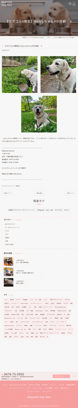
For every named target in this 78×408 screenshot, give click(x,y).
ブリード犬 (20, 318)
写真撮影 (25, 299)
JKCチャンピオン (25, 322)
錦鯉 (31, 325)
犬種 (10, 336)
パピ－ (6, 299)
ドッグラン (19, 325)
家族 (36, 314)
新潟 (68, 314)
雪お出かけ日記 (15, 314)
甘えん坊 (42, 336)
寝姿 (6, 336)
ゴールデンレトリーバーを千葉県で (14, 168)
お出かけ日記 (9, 244)
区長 (16, 310)
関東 (40, 329)
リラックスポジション (37, 322)
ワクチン (52, 322)
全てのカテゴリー (10, 224)
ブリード (70, 329)
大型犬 (22, 336)
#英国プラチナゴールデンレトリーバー (21, 210)
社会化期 (44, 318)
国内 (35, 307)
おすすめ (67, 299)
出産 (46, 322)
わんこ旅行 (14, 333)
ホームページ (14, 303)
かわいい (21, 333)
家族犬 (18, 186)
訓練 (29, 329)
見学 (27, 336)
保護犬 (32, 333)
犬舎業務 (24, 307)
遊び (17, 322)
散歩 (61, 318)
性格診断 (59, 303)
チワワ (7, 231)
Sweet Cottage (24, 303)
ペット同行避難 (9, 329)
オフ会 (45, 329)
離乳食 (12, 299)
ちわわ (46, 310)
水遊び (47, 303)
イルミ (31, 299)
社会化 (52, 303)
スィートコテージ (61, 322)
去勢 (70, 310)
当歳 (40, 299)
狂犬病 (17, 307)
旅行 (23, 314)
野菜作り (7, 303)
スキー (30, 307)
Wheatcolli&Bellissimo (60, 307)
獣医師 (56, 318)
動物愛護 (53, 310)
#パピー (67, 210)
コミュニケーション (35, 318)
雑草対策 (68, 325)
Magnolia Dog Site (10, 318)
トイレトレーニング (61, 329)
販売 (32, 336)
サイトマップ (47, 391)
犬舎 (6, 241)
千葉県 (66, 318)
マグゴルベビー (9, 310)
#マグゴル (58, 210)
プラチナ (16, 336)
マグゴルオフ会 (51, 314)
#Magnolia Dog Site (45, 210)
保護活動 (42, 314)
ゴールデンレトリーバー (9, 186)
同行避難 (21, 310)
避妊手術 (59, 314)
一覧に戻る (39, 193)
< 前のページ (7, 193)
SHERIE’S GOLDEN (61, 310)
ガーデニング (52, 325)
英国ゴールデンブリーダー (46, 307)
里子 (26, 318)
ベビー (6, 322)
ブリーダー (61, 325)
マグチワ (65, 303)
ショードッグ (38, 325)
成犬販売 (7, 314)
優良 (36, 336)
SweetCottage (39, 310)
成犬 (27, 333)
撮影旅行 (51, 329)
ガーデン (18, 299)
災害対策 (7, 307)
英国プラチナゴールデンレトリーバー (49, 333)
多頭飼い (7, 333)
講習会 (63, 333)
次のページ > (71, 193)
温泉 (71, 303)
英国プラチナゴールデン (56, 299)
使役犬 (45, 325)
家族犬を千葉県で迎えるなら (12, 174)
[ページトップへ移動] (75, 376)
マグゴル (69, 333)
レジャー (45, 299)
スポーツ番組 (29, 310)
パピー (7, 234)
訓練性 (26, 325)
